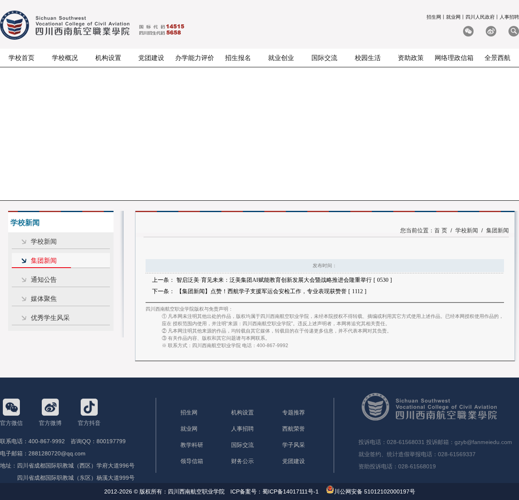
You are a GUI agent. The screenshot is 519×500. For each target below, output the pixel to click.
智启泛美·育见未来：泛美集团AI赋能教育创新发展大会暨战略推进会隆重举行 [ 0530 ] (284, 280)
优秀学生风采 (50, 317)
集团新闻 (44, 260)
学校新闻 (44, 241)
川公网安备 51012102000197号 (374, 491)
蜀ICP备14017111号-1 (290, 491)
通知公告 (44, 279)
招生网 (434, 17)
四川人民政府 (480, 17)
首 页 (440, 230)
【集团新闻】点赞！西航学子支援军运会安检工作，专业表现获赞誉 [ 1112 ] (271, 291)
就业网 (453, 17)
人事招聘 (509, 17)
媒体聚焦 (44, 298)
